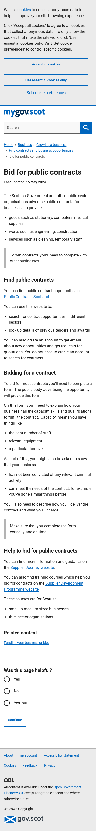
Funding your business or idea (26, 643)
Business (25, 145)
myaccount (28, 755)
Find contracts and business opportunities (41, 150)
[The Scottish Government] (23, 819)
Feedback (30, 765)
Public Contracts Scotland (26, 296)
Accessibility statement (61, 755)
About (8, 755)
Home (8, 145)
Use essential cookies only (46, 80)
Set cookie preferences (46, 92)
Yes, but (20, 703)
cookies (24, 9)
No (16, 691)
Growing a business (51, 145)
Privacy (49, 765)
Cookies (10, 765)
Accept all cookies (46, 64)
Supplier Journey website (32, 567)
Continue (15, 720)
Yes (17, 679)
